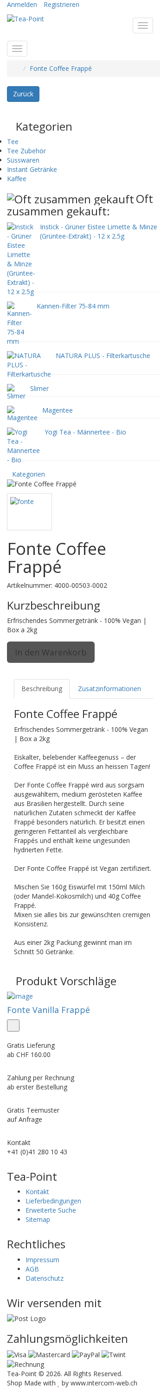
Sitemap (38, 1219)
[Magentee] (22, 413)
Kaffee (16, 178)
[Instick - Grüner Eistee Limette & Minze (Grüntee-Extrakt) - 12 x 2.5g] (21, 258)
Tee (13, 141)
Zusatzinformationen (109, 688)
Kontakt (37, 1191)
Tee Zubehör (26, 150)
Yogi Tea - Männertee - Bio (85, 432)
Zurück (23, 93)
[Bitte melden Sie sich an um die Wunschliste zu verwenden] (13, 1025)
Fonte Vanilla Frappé (48, 1009)
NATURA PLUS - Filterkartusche (103, 355)
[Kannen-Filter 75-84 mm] (19, 322)
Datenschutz (45, 1278)
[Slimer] (16, 391)
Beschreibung (41, 688)
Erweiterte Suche (51, 1210)
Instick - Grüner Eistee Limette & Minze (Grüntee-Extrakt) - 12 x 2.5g (98, 231)
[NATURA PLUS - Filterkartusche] (29, 363)
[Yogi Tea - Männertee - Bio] (23, 444)
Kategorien (28, 474)
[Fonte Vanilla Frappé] (83, 996)
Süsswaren (23, 160)
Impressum (42, 1259)
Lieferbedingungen (53, 1200)
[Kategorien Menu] (17, 49)
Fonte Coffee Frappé (61, 68)
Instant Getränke (32, 169)
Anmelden (22, 4)
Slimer (39, 388)
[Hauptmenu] (143, 25)
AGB (32, 1269)
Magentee (57, 410)
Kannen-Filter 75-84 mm (73, 306)
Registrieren (61, 4)
